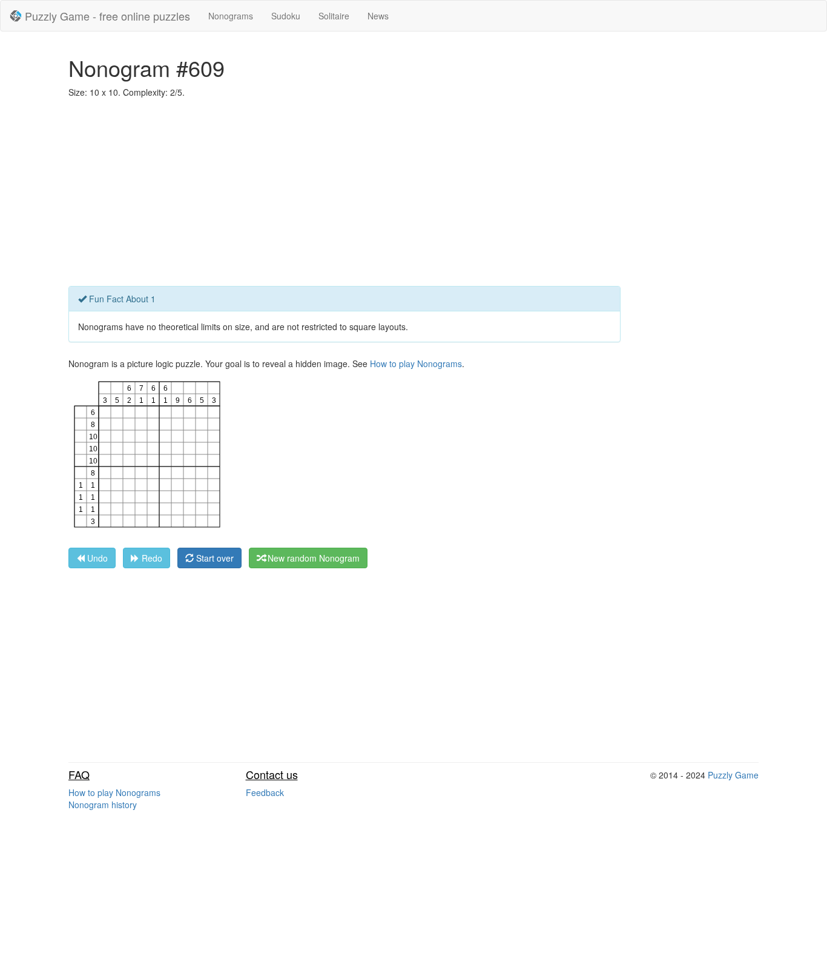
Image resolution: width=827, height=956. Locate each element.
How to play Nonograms (416, 363)
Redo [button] (150, 558)
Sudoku (285, 16)
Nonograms (230, 16)
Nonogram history (102, 804)
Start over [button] (214, 558)
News (378, 16)
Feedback (265, 792)
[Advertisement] (413, 195)
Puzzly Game (733, 775)
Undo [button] (96, 558)
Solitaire (333, 16)
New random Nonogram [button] (312, 558)
